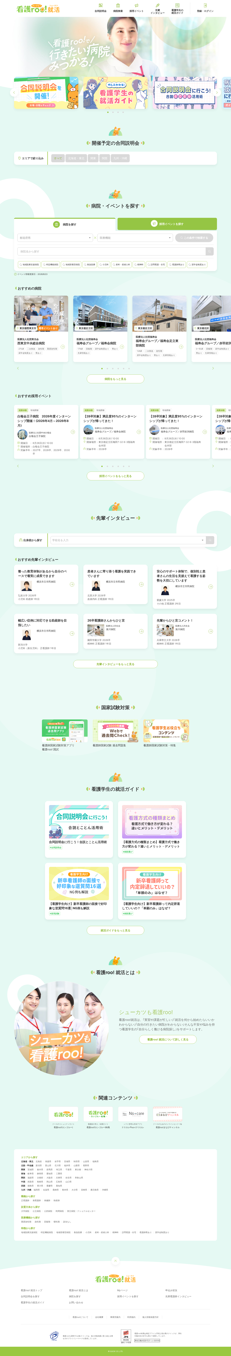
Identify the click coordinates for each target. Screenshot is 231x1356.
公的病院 (48, 1211)
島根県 (40, 1181)
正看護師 (25, 1200)
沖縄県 (105, 1190)
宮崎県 (84, 1190)
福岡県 (37, 1190)
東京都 (78, 1169)
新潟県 (39, 1165)
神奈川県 (88, 1169)
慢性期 (57, 1221)
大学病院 (25, 1211)
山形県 (86, 1161)
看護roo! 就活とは (78, 1290)
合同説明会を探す (30, 1296)
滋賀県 (31, 1177)
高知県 (59, 1185)
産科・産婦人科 (102, 1232)
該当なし (67, 1221)
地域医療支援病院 (29, 1232)
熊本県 (65, 1190)
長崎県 (56, 1190)
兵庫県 (59, 1177)
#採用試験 (54, 913)
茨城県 (31, 1169)
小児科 (88, 1232)
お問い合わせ (76, 1302)
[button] (108, 112)
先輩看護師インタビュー (178, 1296)
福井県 (67, 1165)
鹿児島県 (94, 1190)
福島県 (96, 1161)
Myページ (122, 1290)
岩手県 (58, 1161)
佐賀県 (46, 1190)
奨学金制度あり (162, 1232)
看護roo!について (80, 1317)
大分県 (75, 1190)
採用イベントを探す (127, 1296)
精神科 (115, 1232)
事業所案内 (115, 1317)
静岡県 (40, 1173)
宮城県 (67, 1161)
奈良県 (68, 1177)
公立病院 (37, 1211)
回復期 (47, 1221)
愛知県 (50, 1173)
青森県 (48, 1161)
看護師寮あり (146, 1232)
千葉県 (68, 1169)
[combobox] (55, 238)
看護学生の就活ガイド (32, 1302)
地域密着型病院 (63, 1232)
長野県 (86, 1165)
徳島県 (31, 1185)
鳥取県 (31, 1181)
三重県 (59, 1173)
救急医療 (78, 1232)
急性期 (38, 1221)
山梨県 (77, 1165)
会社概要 (99, 1317)
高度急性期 (26, 1221)
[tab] (65, 224)
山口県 (68, 1181)
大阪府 (50, 1177)
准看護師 (37, 1200)
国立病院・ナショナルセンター (81, 1211)
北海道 (39, 1161)
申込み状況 (171, 1290)
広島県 (59, 1181)
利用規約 (131, 1317)
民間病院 (60, 1211)
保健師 (47, 1200)
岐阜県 (31, 1173)
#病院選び (127, 851)
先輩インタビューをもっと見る (115, 664)
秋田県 (77, 1161)
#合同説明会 (55, 847)
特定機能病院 (47, 1232)
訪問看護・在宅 (129, 1232)
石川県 (58, 1165)
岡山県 (50, 1181)
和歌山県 (79, 1177)
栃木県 (40, 1169)
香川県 (40, 1185)
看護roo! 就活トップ (31, 1290)
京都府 (40, 1177)
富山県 (48, 1165)
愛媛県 (50, 1185)
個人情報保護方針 (150, 1317)
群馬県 (50, 1169)
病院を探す (75, 1296)
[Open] (202, 540)
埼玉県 (59, 1169)
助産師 (57, 1200)
